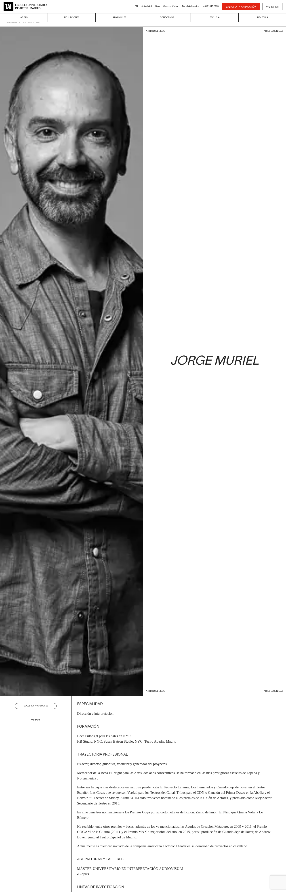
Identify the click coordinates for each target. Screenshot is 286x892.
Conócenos (167, 18)
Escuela (215, 18)
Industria (262, 18)
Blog (157, 6)
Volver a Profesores (36, 706)
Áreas (23, 18)
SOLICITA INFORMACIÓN (241, 7)
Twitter (35, 720)
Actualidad (146, 6)
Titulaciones (71, 18)
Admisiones (119, 18)
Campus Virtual (171, 6)
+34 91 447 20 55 (211, 6)
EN (136, 6)
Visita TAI (272, 7)
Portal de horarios (190, 6)
